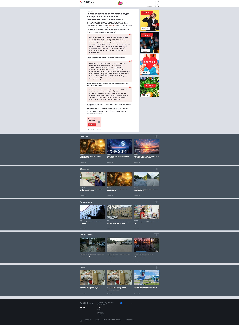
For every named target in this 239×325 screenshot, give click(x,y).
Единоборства (100, 312)
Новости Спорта (100, 313)
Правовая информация (97, 320)
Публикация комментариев (118, 320)
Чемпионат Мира (100, 315)
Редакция (105, 319)
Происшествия (86, 235)
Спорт (82, 268)
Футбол (98, 310)
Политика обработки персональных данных (129, 320)
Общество (99, 129)
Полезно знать (86, 202)
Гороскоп (93, 129)
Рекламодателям (111, 319)
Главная (99, 309)
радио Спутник (113, 25)
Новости (82, 307)
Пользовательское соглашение (87, 320)
